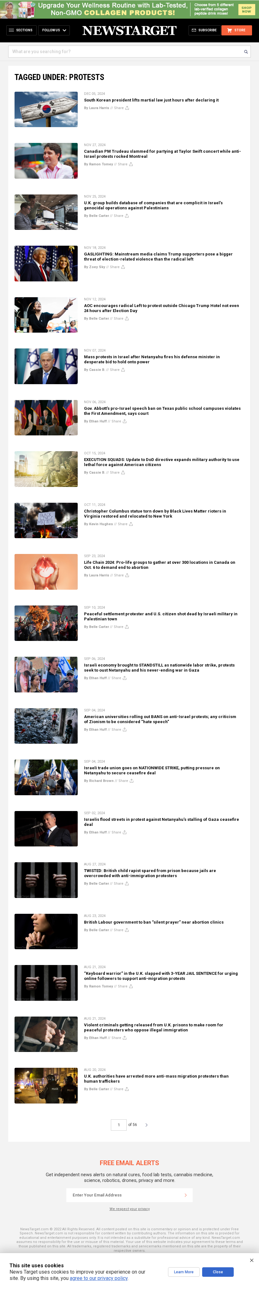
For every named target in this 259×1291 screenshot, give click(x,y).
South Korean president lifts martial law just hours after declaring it (151, 100)
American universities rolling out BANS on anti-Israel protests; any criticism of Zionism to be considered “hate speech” (160, 719)
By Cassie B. (94, 370)
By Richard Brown (99, 781)
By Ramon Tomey (98, 164)
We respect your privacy (130, 1209)
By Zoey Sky (94, 267)
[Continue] (186, 1195)
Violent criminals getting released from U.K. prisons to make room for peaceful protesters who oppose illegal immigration (153, 1027)
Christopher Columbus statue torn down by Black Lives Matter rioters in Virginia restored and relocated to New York (155, 514)
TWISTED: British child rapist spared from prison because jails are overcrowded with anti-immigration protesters (150, 873)
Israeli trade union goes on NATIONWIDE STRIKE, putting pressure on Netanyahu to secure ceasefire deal (152, 770)
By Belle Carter (96, 216)
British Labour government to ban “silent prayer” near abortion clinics (154, 922)
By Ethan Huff (95, 421)
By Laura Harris (96, 108)
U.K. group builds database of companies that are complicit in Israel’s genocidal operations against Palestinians (153, 205)
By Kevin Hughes (98, 524)
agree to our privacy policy (99, 1278)
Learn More (184, 1272)
